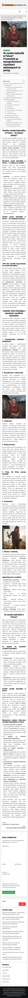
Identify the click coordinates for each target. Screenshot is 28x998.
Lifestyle (4, 976)
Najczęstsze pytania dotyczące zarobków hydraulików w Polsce (13, 125)
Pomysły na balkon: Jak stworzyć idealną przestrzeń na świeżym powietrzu (12, 932)
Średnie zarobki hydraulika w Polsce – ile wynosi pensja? (14, 84)
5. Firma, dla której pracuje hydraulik (14, 110)
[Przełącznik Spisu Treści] (22, 81)
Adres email (18, 865)
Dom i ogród (6, 50)
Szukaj (4, 901)
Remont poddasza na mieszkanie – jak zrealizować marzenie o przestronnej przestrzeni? (12, 938)
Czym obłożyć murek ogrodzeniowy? (16, 827)
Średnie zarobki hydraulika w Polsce (14, 122)
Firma (3, 973)
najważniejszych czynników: (12, 115)
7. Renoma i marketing (11, 113)
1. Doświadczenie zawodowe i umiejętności (13, 102)
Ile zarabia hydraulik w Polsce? (11, 117)
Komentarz (5, 846)
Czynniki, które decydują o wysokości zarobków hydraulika (13, 98)
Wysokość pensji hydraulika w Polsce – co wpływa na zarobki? (15, 88)
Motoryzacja (5, 979)
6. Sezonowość (10, 112)
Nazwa (4, 864)
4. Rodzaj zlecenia (10, 108)
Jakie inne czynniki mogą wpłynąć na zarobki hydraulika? (14, 94)
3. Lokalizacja (9, 106)
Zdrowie (4, 982)
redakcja (9, 73)
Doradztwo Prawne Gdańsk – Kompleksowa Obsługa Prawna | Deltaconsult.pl (13, 913)
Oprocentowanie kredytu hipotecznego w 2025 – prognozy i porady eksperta (13, 918)
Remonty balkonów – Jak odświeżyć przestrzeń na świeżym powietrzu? (11, 948)
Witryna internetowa (5, 873)
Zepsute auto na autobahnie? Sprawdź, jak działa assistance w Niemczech (13, 923)
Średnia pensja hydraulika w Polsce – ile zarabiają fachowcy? (15, 91)
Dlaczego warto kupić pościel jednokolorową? (9, 927)
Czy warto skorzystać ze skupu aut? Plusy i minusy (13, 953)
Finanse (4, 970)
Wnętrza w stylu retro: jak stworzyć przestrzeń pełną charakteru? (11, 944)
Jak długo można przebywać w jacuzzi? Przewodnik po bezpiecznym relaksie (12, 958)
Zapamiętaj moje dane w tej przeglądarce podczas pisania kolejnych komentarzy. (11, 885)
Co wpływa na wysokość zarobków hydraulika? (14, 120)
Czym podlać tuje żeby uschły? (10, 823)
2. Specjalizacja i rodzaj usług (13, 104)
